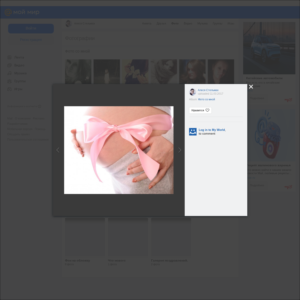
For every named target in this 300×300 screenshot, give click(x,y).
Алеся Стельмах (208, 90)
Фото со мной (206, 99)
